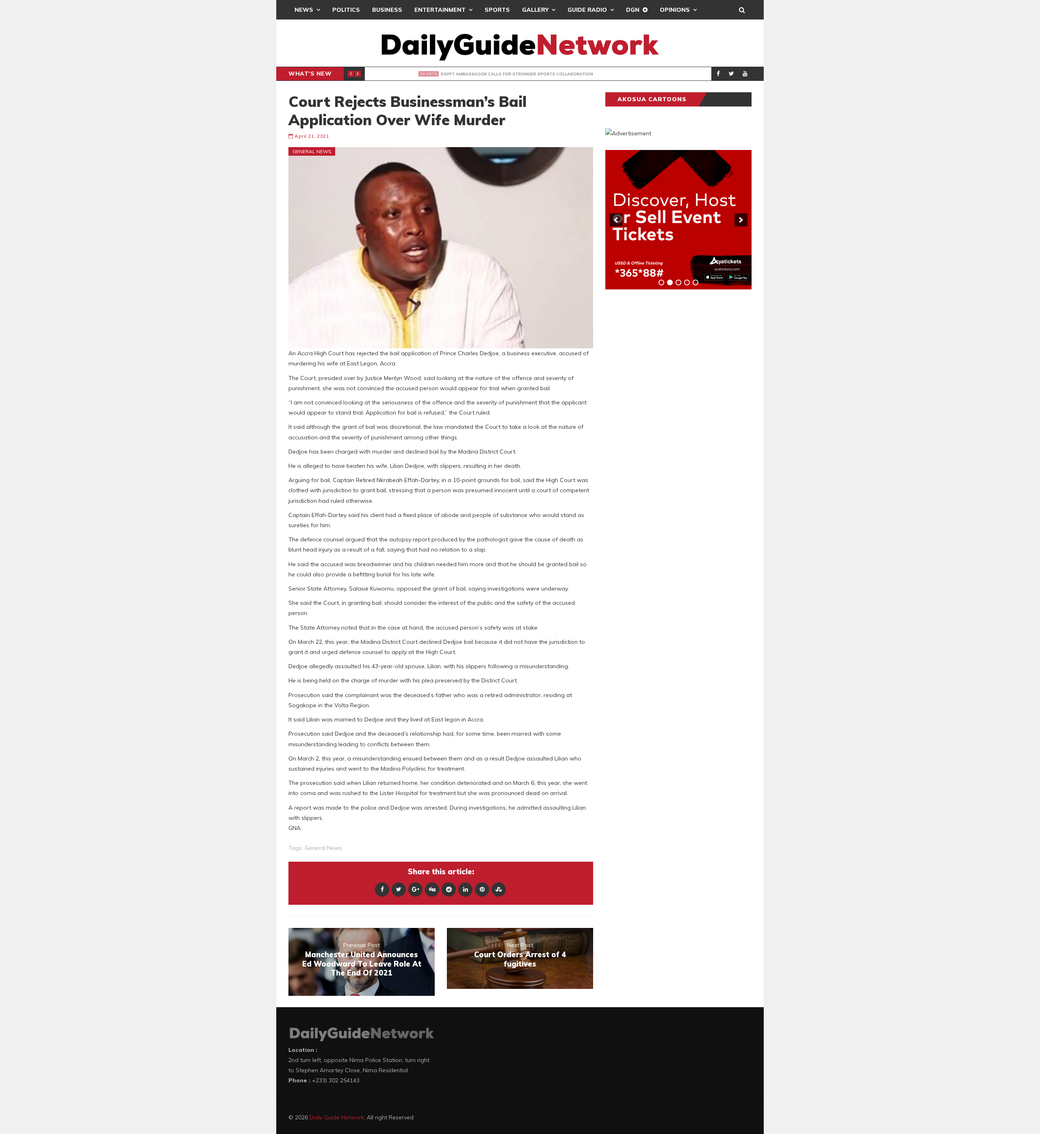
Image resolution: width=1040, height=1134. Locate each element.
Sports (497, 9)
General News (312, 151)
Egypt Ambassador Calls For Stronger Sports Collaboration (508, 74)
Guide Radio (587, 9)
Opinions (675, 9)
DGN (632, 9)
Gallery (535, 9)
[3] (678, 282)
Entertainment (440, 9)
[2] (670, 282)
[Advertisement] (666, 423)
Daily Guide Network (337, 1117)
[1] (661, 282)
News (304, 9)
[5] (695, 282)
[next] (741, 219)
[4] (687, 282)
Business (387, 9)
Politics (346, 9)
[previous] (615, 219)
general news (323, 848)
